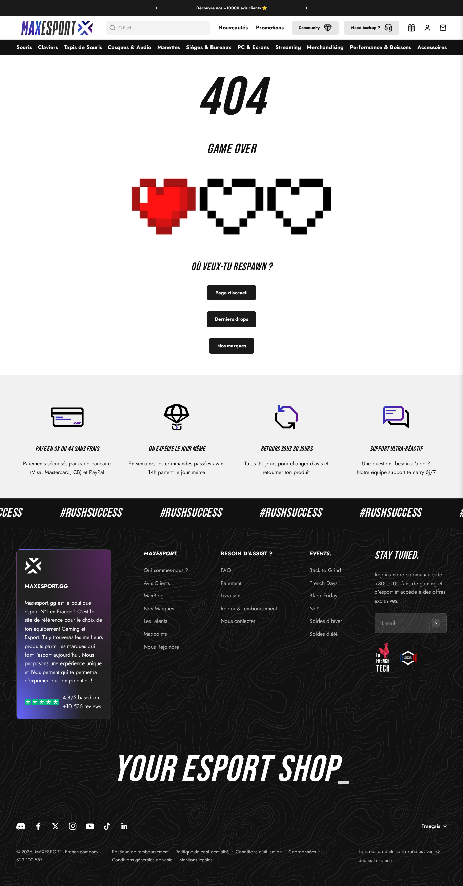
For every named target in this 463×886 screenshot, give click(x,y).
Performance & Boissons (380, 47)
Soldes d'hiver (325, 621)
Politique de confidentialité (202, 851)
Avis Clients (157, 583)
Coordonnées (302, 851)
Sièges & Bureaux (209, 47)
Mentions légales (196, 859)
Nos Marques (159, 608)
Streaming (288, 47)
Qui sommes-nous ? (166, 570)
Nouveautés (233, 27)
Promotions (270, 27)
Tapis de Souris (83, 47)
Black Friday (323, 595)
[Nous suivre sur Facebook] (38, 826)
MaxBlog (154, 595)
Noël (315, 608)
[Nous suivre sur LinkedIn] (124, 826)
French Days (323, 583)
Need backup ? (365, 28)
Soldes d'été (323, 634)
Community (309, 28)
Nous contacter (238, 621)
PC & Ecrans (253, 47)
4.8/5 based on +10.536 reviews (82, 702)
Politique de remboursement (140, 851)
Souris (24, 47)
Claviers (48, 47)
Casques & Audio (129, 47)
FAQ (226, 570)
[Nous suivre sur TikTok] (107, 826)
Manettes (168, 47)
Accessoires (432, 47)
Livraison (230, 595)
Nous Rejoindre (161, 647)
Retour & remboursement (249, 608)
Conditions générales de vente (142, 859)
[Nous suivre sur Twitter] (55, 826)
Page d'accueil (231, 292)
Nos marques (231, 345)
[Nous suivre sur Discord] (20, 826)
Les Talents (155, 621)
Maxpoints (155, 634)
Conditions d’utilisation (259, 851)
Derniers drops (231, 319)
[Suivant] (306, 8)
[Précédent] (156, 8)
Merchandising (325, 47)
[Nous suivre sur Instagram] (72, 826)
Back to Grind (325, 570)
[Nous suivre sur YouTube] (90, 826)
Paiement (231, 583)
